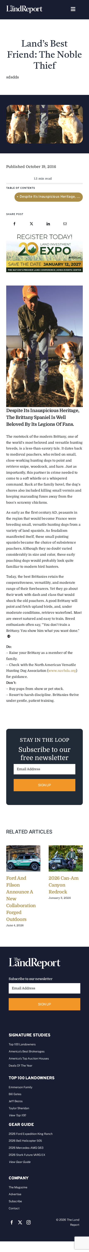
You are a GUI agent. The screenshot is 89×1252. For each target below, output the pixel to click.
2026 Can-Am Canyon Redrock (64, 885)
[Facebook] (14, 224)
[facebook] (12, 1222)
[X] (31, 224)
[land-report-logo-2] (24, 7)
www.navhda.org (62, 671)
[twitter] (20, 1222)
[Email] (65, 224)
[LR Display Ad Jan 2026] (44, 233)
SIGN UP (44, 785)
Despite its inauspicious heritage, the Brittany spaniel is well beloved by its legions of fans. (51, 197)
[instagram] (28, 1222)
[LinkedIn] (48, 224)
